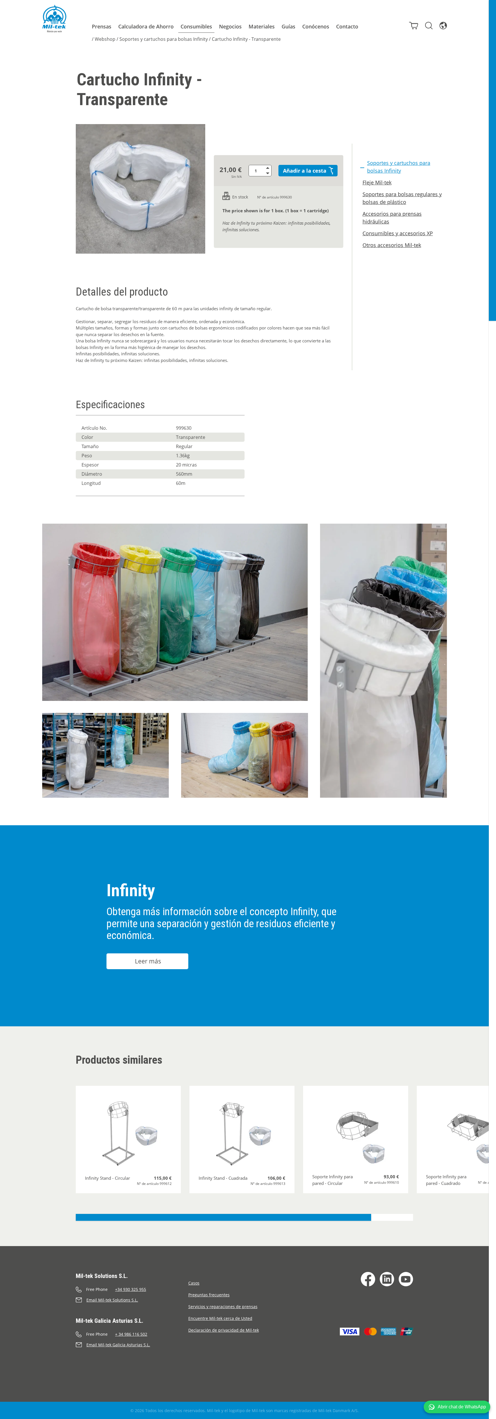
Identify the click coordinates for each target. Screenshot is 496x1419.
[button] (457, 1407)
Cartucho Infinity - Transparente (246, 39)
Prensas (101, 26)
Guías (288, 26)
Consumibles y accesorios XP (398, 233)
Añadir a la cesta (304, 170)
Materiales (262, 26)
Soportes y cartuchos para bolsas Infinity (163, 39)
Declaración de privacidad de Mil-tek (223, 1330)
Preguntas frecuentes (209, 1294)
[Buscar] (429, 25)
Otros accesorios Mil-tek (392, 245)
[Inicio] (54, 19)
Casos (193, 1283)
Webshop (105, 39)
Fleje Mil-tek (377, 182)
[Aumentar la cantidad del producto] (269, 168)
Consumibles (196, 26)
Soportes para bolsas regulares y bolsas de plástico (402, 198)
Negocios (230, 26)
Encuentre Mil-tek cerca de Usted (220, 1318)
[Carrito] (413, 25)
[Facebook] (368, 1279)
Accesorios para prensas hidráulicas (392, 217)
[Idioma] (443, 25)
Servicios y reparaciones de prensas (222, 1306)
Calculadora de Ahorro (146, 26)
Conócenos (315, 26)
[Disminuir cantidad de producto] (269, 173)
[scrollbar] (492, 709)
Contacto (347, 26)
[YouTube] (406, 1279)
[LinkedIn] (387, 1279)
